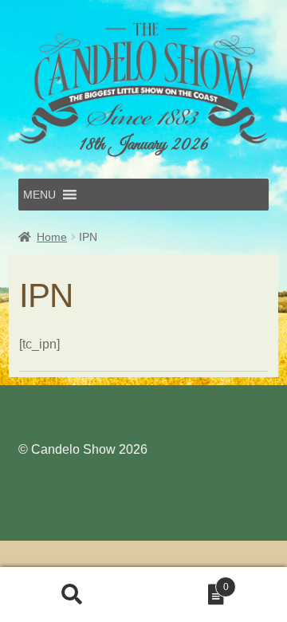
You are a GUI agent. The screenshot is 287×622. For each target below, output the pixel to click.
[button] (39, 195)
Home (52, 236)
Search (72, 595)
